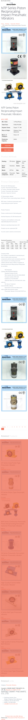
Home (2, 23)
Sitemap (21, 716)
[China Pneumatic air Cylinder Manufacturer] (11, 4)
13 (25, 427)
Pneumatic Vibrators (15, 23)
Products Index (9, 716)
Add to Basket (7, 150)
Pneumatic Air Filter (13, 717)
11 (19, 427)
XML (17, 716)
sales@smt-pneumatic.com (11, 704)
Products (7, 23)
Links (14, 716)
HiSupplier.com (9, 690)
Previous (4, 427)
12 (22, 427)
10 (16, 427)
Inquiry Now (8, 145)
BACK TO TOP (17, 690)
